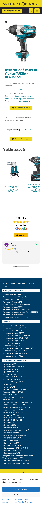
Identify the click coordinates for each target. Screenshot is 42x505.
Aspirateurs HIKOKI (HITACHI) (13, 367)
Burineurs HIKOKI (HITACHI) (13, 382)
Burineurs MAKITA (9, 384)
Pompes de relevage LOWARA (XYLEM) (17, 348)
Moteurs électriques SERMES (13, 307)
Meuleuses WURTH (9, 400)
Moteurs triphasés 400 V (11, 294)
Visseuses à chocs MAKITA (12, 458)
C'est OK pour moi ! (21, 489)
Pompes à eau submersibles (13, 325)
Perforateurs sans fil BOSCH (13, 417)
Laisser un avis (21, 235)
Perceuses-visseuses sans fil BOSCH (16, 407)
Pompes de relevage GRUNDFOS (15, 338)
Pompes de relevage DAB (12, 330)
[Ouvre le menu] (37, 10)
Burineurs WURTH (9, 387)
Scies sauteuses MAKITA (11, 451)
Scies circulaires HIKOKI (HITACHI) (15, 430)
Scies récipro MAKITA (10, 443)
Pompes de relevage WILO (12, 356)
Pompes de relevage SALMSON (14, 353)
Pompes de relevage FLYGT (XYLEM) (16, 336)
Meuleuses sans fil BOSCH (12, 397)
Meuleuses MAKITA (9, 395)
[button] (6, 22)
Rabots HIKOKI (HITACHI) (12, 420)
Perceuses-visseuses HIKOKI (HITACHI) (17, 402)
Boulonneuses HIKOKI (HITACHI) (14, 377)
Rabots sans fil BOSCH (11, 425)
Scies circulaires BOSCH (11, 428)
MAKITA (28, 130)
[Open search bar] (31, 11)
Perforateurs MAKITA (10, 415)
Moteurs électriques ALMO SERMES (16, 305)
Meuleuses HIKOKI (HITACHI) (13, 392)
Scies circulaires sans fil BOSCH (14, 435)
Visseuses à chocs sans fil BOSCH (15, 461)
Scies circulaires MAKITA (12, 433)
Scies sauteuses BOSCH (11, 446)
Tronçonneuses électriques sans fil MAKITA (18, 456)
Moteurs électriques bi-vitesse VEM (16, 310)
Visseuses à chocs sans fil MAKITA (15, 463)
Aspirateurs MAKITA (10, 369)
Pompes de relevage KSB (12, 346)
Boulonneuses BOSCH (10, 374)
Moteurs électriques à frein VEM (14, 315)
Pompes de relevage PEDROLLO (14, 351)
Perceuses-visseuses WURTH (13, 410)
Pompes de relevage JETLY (13, 343)
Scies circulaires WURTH (12, 438)
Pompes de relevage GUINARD (14, 341)
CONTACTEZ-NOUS (12, 11)
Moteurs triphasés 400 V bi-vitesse (15, 297)
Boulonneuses (20, 96)
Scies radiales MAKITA (11, 440)
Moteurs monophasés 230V (13, 299)
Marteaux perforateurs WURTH (14, 389)
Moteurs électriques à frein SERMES (16, 317)
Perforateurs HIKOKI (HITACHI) (14, 412)
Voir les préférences (21, 495)
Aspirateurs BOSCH (9, 364)
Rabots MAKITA (8, 423)
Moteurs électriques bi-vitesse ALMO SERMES (20, 312)
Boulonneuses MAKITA (21, 101)
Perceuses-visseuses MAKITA (13, 405)
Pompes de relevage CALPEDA (14, 328)
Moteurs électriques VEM (12, 302)
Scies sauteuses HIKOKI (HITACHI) (15, 448)
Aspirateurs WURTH (10, 372)
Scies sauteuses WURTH (11, 453)
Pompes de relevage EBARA (13, 333)
